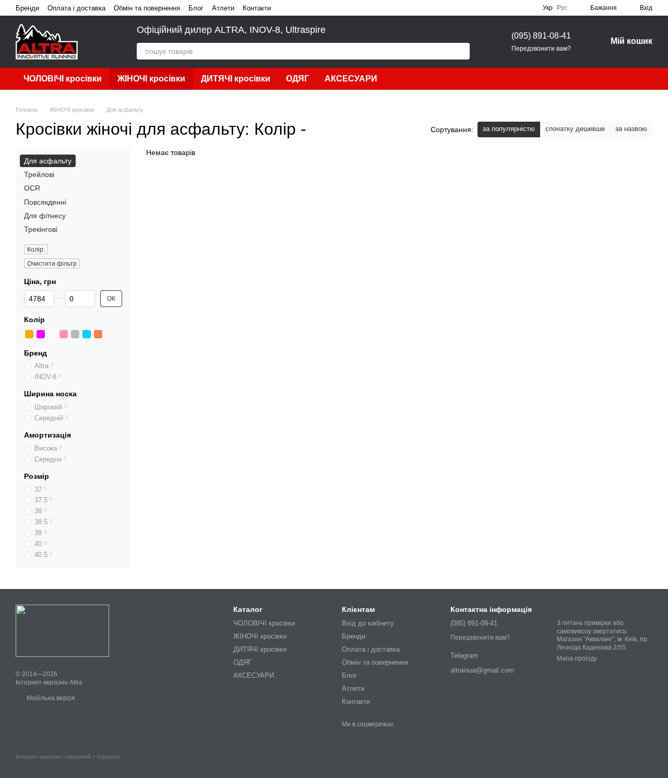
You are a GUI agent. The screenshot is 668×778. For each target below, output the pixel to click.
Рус (562, 8)
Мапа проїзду (577, 658)
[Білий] (52, 334)
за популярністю (509, 129)
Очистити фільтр (52, 263)
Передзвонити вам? (541, 48)
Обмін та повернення (147, 8)
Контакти (257, 8)
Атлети (223, 8)
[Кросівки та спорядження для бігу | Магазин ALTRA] (62, 630)
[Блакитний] (86, 334)
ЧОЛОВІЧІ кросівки (62, 78)
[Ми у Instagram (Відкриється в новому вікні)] (298, 8)
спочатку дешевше (575, 129)
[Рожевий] (63, 334)
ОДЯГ (297, 78)
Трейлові (39, 174)
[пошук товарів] (461, 51)
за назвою (631, 129)
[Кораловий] (98, 334)
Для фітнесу (45, 215)
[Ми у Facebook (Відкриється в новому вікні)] (285, 8)
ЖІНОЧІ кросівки (151, 78)
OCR (32, 188)
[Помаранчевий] (29, 334)
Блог (196, 8)
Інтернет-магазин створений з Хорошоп (68, 756)
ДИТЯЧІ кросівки (235, 78)
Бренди (27, 8)
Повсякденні (45, 202)
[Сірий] (75, 334)
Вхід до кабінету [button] (368, 623)
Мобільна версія (50, 698)
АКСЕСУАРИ (351, 78)
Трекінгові (40, 229)
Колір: (36, 249)
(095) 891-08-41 (541, 35)
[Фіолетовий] (40, 334)
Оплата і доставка (76, 8)
